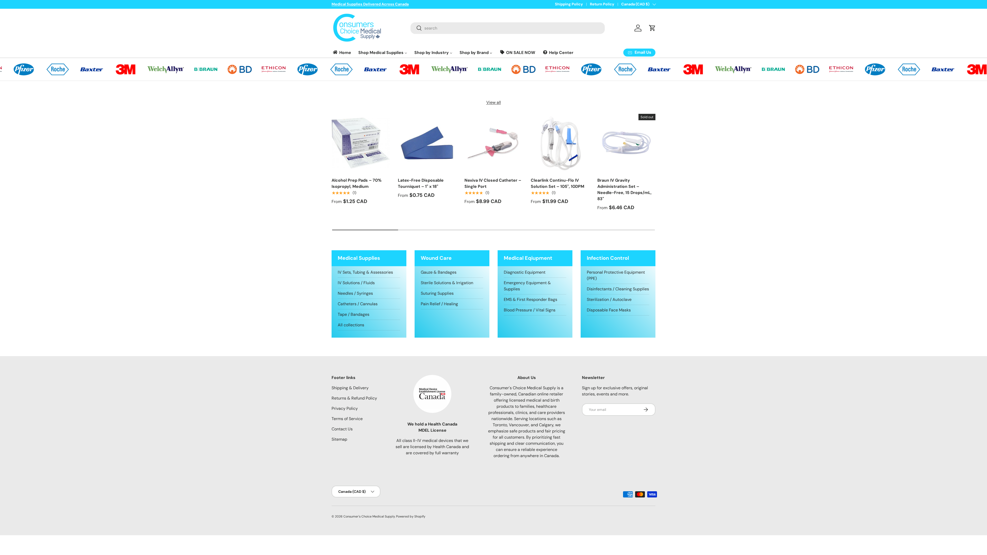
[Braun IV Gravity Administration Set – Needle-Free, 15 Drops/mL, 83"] (626, 143)
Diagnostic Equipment (524, 272)
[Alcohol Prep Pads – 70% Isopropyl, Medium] (361, 143)
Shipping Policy (569, 4)
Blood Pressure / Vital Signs (529, 310)
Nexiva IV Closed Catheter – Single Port (492, 183)
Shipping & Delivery (350, 388)
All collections (351, 325)
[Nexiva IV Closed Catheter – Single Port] (493, 143)
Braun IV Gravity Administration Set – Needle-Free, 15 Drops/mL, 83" (624, 189)
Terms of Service (347, 418)
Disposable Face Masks (609, 310)
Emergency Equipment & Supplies (527, 286)
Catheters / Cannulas (358, 304)
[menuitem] (342, 52)
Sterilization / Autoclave (609, 299)
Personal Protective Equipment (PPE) (616, 275)
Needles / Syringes (355, 293)
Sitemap (339, 439)
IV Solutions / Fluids (356, 282)
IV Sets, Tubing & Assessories (365, 272)
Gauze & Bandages (438, 272)
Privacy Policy (345, 408)
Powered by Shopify (410, 516)
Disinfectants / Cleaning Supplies (618, 289)
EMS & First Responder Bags (530, 299)
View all (493, 102)
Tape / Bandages (353, 314)
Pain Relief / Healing (439, 304)
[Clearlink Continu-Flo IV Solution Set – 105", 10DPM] (560, 143)
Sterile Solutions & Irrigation (447, 282)
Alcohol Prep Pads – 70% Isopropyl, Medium (356, 183)
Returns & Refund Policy (354, 398)
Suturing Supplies (437, 293)
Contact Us (342, 429)
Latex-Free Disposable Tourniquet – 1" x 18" (421, 183)
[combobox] (507, 28)
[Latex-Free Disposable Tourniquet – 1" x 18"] (427, 143)
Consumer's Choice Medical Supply (369, 516)
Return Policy (602, 4)
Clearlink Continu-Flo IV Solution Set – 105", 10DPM (557, 183)
